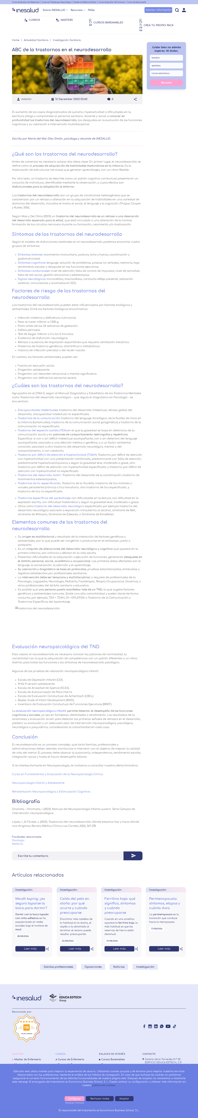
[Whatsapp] (162, 1026)
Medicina (17, 844)
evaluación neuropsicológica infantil (41, 710)
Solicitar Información (158, 10)
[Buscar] (177, 10)
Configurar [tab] (74, 1098)
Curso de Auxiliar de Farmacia (112, 2)
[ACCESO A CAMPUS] (184, 10)
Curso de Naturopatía (136, 2)
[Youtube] (168, 1026)
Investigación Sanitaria (67, 40)
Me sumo (166, 82)
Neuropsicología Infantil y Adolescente (38, 782)
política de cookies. (104, 1085)
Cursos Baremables (113, 1059)
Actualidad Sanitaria (36, 40)
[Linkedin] (156, 1026)
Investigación (145, 966)
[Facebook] (144, 1026)
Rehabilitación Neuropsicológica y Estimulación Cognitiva (51, 791)
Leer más (30, 948)
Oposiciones (93, 966)
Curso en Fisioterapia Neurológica (57, 2)
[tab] (77, 855)
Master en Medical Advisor (85, 2)
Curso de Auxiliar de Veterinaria (26, 2)
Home (15, 40)
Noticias (119, 966)
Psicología (18, 840)
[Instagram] (150, 1026)
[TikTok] (174, 1026)
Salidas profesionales (58, 966)
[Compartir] (135, 99)
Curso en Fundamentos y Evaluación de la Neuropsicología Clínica (58, 774)
